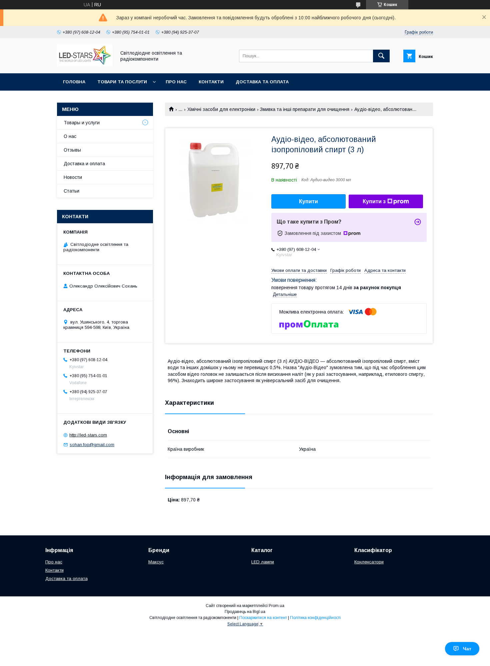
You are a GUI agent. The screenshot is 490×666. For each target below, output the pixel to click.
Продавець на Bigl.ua (245, 611)
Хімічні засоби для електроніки (221, 109)
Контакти (211, 81)
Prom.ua (276, 605)
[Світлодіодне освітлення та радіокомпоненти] (84, 64)
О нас (70, 136)
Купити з (374, 201)
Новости (73, 177)
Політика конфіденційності (315, 617)
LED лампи (262, 561)
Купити (308, 201)
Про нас (176, 81)
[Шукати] (381, 56)
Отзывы (72, 150)
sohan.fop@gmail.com (92, 444)
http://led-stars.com (88, 434)
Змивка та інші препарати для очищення (304, 109)
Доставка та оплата (262, 81)
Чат (467, 648)
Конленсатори (369, 561)
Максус (156, 561)
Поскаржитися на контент (263, 617)
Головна (74, 81)
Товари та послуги (122, 81)
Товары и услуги (82, 122)
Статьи (71, 191)
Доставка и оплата (84, 163)
